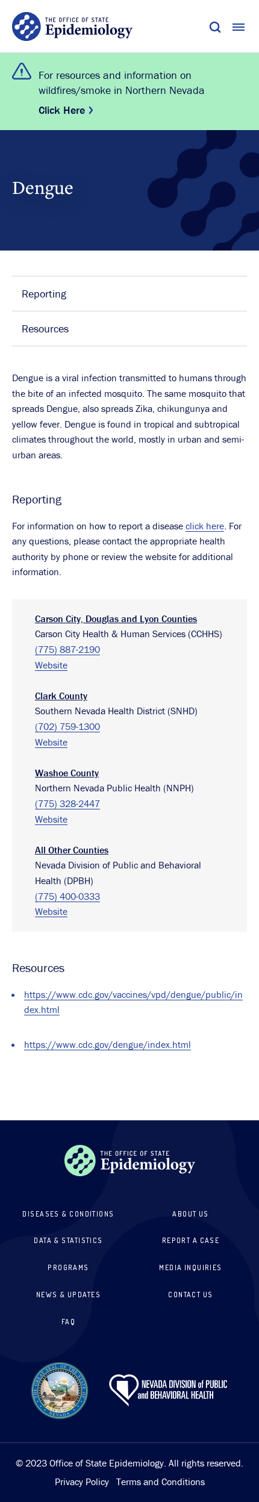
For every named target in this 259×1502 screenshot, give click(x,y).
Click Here (62, 110)
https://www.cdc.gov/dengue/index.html (107, 1044)
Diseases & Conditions (68, 1213)
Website (51, 665)
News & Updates (68, 1294)
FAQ (68, 1321)
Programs (68, 1267)
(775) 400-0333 (67, 896)
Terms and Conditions (160, 1482)
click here (205, 526)
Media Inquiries (190, 1267)
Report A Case (191, 1240)
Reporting (44, 294)
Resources (45, 328)
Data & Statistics (68, 1240)
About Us (190, 1213)
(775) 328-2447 (67, 803)
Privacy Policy (82, 1482)
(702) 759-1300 (67, 726)
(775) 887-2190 (67, 649)
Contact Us (190, 1294)
